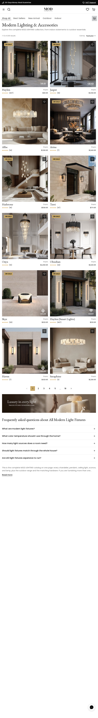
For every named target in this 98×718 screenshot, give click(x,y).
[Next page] (71, 388)
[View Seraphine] (73, 351)
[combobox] (91, 35)
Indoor (58, 18)
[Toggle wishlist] (44, 44)
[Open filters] (94, 18)
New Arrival (34, 18)
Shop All (6, 18)
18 (65, 388)
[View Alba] (25, 121)
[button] (49, 428)
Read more (7, 475)
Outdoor (47, 18)
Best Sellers (19, 18)
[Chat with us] (91, 707)
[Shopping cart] (93, 9)
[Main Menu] (3, 9)
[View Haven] (25, 351)
